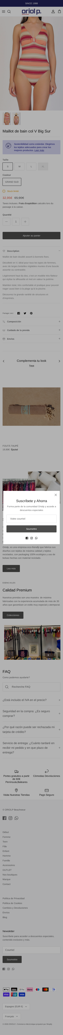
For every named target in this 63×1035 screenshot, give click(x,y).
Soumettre (31, 529)
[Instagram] (31, 538)
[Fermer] (55, 494)
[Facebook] (27, 538)
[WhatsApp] (36, 538)
